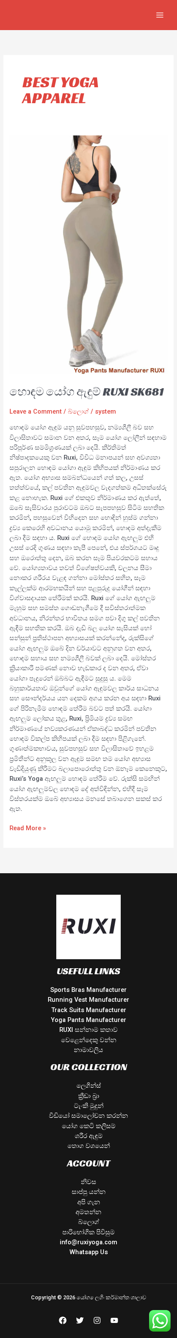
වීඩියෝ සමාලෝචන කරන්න (88, 1116)
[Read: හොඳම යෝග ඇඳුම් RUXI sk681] (88, 254)
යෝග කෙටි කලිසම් (89, 1126)
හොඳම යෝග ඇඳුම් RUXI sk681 (86, 391)
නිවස (88, 1182)
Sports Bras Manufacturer (88, 990)
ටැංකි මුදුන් (89, 1106)
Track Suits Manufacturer (88, 1010)
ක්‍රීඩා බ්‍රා (88, 1096)
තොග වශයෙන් (88, 1146)
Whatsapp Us (89, 1252)
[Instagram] (97, 1320)
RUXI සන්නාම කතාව (88, 1030)
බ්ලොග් (78, 411)
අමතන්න (88, 1212)
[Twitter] (80, 1320)
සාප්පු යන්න (89, 1192)
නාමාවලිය (88, 1050)
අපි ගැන (88, 1202)
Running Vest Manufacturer (88, 1000)
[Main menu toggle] (159, 15)
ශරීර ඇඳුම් (89, 1136)
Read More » (27, 827)
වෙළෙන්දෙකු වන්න (88, 1040)
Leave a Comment (35, 411)
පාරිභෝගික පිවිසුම (88, 1232)
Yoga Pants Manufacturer (88, 1020)
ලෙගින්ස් (88, 1085)
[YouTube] (114, 1320)
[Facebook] (63, 1320)
